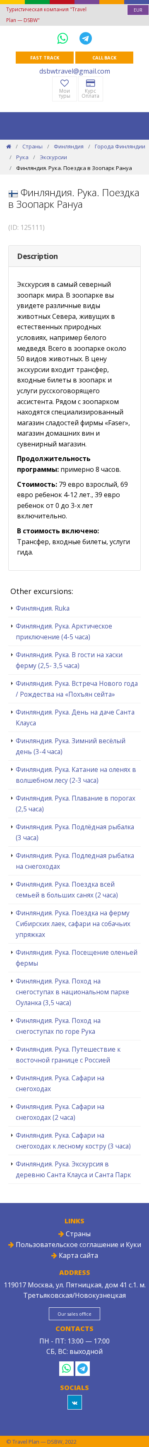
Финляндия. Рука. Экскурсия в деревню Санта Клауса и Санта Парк (73, 1169)
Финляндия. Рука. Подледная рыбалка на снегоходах (75, 861)
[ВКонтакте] (74, 1402)
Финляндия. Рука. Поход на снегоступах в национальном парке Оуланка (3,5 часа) (72, 991)
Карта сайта (77, 1255)
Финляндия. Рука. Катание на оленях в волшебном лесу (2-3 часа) (76, 775)
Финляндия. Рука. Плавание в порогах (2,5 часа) (75, 803)
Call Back (104, 57)
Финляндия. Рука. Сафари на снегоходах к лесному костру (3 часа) (73, 1141)
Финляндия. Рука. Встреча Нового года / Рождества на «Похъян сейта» (77, 689)
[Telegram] (85, 38)
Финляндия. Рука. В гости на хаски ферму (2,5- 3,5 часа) (69, 660)
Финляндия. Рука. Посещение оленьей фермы (76, 958)
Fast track (44, 57)
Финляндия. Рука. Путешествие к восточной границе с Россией (68, 1055)
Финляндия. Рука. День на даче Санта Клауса (75, 717)
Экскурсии (53, 157)
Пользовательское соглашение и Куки (77, 1244)
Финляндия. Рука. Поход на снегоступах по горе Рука (58, 1026)
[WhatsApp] (64, 38)
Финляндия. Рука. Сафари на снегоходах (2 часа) (60, 1112)
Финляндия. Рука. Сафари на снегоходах (60, 1083)
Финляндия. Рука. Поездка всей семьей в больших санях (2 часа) (67, 890)
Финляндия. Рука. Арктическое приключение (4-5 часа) (64, 631)
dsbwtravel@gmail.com (74, 71)
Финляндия (69, 146)
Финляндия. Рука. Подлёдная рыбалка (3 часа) (75, 832)
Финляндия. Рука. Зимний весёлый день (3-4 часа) (70, 746)
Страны (32, 146)
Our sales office (74, 1314)
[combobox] (138, 10)
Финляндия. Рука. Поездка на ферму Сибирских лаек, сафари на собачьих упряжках (73, 923)
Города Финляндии (120, 146)
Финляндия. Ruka (43, 608)
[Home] (8, 146)
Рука (22, 157)
